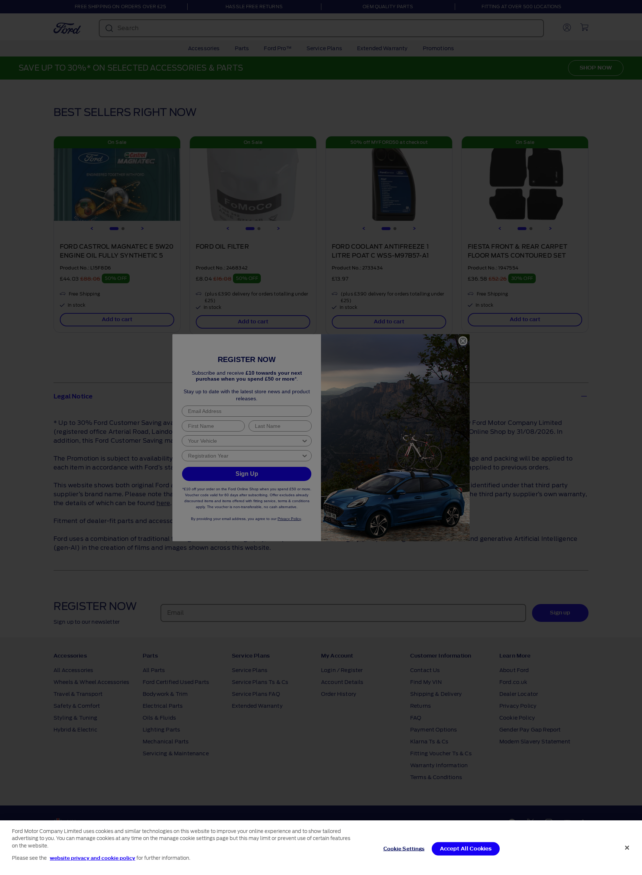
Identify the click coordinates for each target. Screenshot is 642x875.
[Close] (627, 847)
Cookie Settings (404, 848)
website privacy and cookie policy (92, 857)
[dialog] (321, 847)
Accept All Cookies (466, 849)
